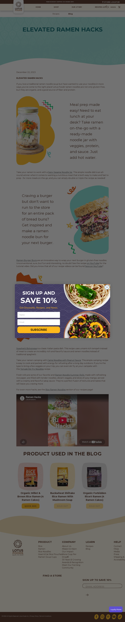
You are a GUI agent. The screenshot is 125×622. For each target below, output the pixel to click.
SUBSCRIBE (39, 330)
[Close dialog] (107, 287)
